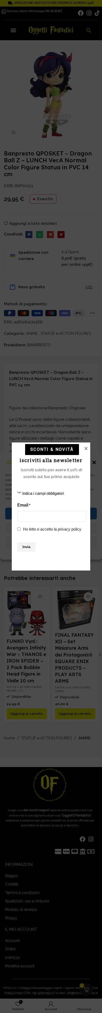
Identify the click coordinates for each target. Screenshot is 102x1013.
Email (23, 505)
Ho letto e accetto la (52, 529)
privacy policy (69, 529)
